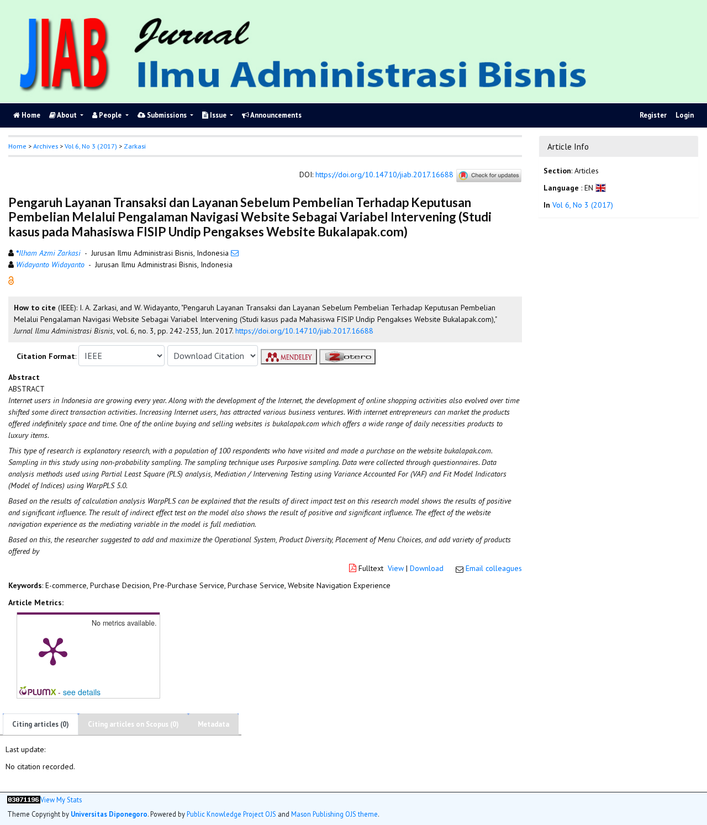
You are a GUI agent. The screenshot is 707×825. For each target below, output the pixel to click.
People (110, 115)
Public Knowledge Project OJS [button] (231, 814)
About (67, 115)
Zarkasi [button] (135, 146)
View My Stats (61, 800)
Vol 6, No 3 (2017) (91, 146)
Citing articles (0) (40, 724)
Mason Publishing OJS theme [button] (334, 814)
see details (82, 691)
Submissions (166, 115)
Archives (45, 146)
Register (653, 115)
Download (427, 568)
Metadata (213, 724)
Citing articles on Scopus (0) (133, 724)
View (396, 568)
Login (685, 115)
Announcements (275, 115)
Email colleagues (494, 568)
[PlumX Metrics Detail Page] (53, 650)
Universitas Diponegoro (109, 814)
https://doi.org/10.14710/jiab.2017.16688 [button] (304, 331)
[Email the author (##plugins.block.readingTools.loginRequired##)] (235, 253)
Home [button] (17, 146)
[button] (11, 280)
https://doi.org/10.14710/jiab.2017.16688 (384, 175)
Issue (218, 115)
